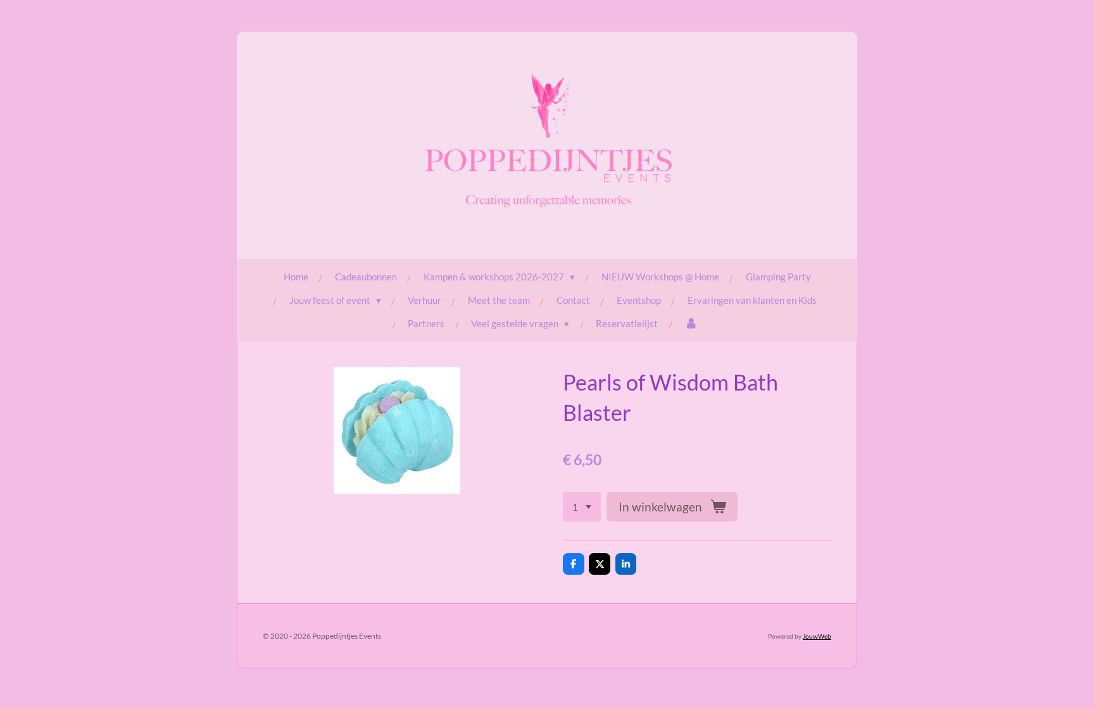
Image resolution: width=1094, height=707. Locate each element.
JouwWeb (817, 636)
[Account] (691, 323)
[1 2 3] (582, 507)
